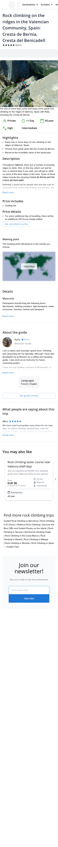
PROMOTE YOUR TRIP (17, 706)
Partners (6, 651)
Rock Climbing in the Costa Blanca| (22, 535)
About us (6, 644)
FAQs (31, 657)
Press (5, 658)
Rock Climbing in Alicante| (18, 543)
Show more (8, 435)
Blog (4, 688)
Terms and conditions (39, 664)
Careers (6, 665)
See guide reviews (29, 395)
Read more (8, 192)
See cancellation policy (16, 223)
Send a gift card (10, 672)
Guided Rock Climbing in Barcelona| (22, 521)
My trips (33, 644)
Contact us (34, 651)
